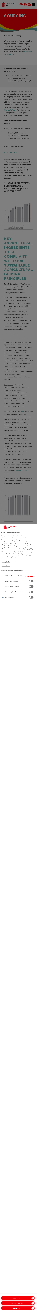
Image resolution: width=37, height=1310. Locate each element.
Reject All (16, 1308)
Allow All (16, 1298)
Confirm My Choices (16, 1303)
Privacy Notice (6, 562)
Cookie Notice (6, 566)
